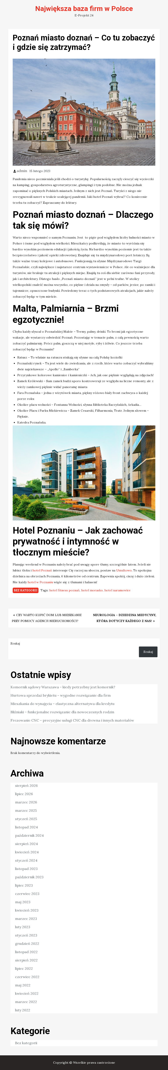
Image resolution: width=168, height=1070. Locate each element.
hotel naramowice (117, 590)
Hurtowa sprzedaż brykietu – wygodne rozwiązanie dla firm (60, 695)
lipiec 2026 (24, 794)
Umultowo (124, 570)
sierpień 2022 (26, 960)
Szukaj (15, 643)
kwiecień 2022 (26, 993)
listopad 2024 (26, 827)
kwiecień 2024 (27, 852)
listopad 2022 (26, 952)
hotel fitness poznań (64, 590)
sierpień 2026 (26, 785)
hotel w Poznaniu (40, 582)
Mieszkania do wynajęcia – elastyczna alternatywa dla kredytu (62, 703)
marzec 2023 (26, 918)
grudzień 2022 (27, 943)
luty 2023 (22, 927)
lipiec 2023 (24, 885)
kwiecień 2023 (26, 910)
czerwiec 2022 (27, 977)
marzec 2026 (26, 802)
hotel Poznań (42, 570)
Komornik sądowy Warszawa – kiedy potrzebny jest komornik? (62, 687)
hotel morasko (92, 590)
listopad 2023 (26, 868)
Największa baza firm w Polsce (84, 8)
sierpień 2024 (26, 844)
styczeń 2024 (26, 860)
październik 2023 (29, 877)
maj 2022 (22, 985)
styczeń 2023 (26, 935)
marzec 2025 (26, 810)
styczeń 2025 (26, 819)
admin (22, 171)
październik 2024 (29, 835)
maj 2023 (22, 902)
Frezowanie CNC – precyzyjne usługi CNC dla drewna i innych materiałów (72, 720)
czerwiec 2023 (27, 893)
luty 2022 (22, 1010)
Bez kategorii (25, 590)
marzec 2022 (26, 1002)
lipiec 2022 (24, 968)
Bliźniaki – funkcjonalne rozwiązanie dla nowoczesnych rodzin (62, 712)
